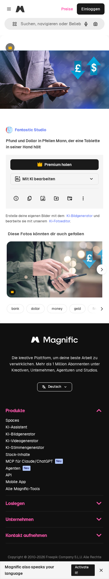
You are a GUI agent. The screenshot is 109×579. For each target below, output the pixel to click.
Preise (67, 8)
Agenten (17, 468)
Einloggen (90, 8)
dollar (35, 308)
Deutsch (54, 386)
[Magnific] (54, 341)
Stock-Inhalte (18, 454)
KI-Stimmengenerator (25, 447)
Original (36, 48)
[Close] (101, 570)
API (9, 474)
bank (15, 308)
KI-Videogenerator (22, 440)
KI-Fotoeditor (59, 221)
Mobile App (16, 481)
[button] (54, 386)
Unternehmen (20, 519)
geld (77, 308)
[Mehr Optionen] (83, 198)
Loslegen (15, 503)
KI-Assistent (16, 427)
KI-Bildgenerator (80, 216)
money (57, 308)
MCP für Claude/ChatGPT (34, 461)
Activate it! (82, 570)
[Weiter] (102, 269)
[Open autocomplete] (12, 24)
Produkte (15, 410)
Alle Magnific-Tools (23, 488)
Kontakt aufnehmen (26, 535)
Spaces (12, 420)
